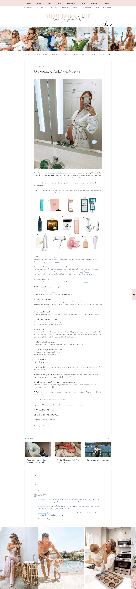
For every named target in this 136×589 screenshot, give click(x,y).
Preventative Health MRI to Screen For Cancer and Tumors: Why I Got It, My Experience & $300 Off (36, 461)
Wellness (65, 54)
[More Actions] (101, 495)
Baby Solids (91, 54)
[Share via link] (48, 426)
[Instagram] (134, 294)
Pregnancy (75, 54)
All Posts (27, 54)
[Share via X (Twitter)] (39, 426)
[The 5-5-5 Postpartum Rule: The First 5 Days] (68, 449)
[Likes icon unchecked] (39, 519)
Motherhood (36, 54)
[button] (108, 23)
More (100, 54)
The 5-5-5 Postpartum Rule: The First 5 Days (68, 461)
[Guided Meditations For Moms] (98, 449)
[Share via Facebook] (35, 426)
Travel (83, 54)
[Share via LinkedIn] (44, 426)
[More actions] (101, 67)
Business (45, 54)
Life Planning (55, 54)
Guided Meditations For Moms (98, 460)
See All (109, 438)
